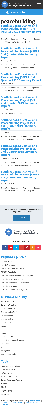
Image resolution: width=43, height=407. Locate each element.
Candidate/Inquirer (8, 305)
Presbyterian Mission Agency (12, 279)
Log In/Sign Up (6, 390)
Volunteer (5, 343)
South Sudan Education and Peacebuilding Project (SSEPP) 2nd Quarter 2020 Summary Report (20, 53)
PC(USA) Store (6, 373)
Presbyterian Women (9, 286)
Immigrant (5, 329)
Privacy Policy (35, 400)
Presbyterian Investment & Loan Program (17, 275)
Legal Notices (6, 404)
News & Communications (10, 366)
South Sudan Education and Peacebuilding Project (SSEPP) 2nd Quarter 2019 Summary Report (20, 101)
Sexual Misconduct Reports (11, 380)
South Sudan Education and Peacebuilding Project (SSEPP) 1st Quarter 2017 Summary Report (20, 176)
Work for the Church (9, 376)
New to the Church (8, 301)
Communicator (7, 322)
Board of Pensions (8, 265)
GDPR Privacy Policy (33, 402)
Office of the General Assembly (12, 268)
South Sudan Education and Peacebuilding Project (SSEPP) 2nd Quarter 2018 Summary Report (20, 150)
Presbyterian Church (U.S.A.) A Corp (14, 289)
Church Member (7, 315)
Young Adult (5, 350)
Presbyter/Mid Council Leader (12, 340)
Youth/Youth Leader (8, 354)
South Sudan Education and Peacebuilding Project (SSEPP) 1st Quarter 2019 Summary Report (20, 124)
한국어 (4, 387)
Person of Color (7, 336)
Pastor (3, 333)
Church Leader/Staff (9, 312)
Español (4, 383)
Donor (3, 326)
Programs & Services (9, 369)
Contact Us (21, 217)
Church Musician (7, 319)
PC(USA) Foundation (9, 272)
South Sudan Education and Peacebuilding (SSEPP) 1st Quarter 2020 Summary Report (21, 77)
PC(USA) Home (6, 261)
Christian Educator (8, 308)
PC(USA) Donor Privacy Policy (12, 402)
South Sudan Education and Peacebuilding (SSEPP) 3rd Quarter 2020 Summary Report (21, 28)
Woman (4, 347)
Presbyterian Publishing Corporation (15, 282)
